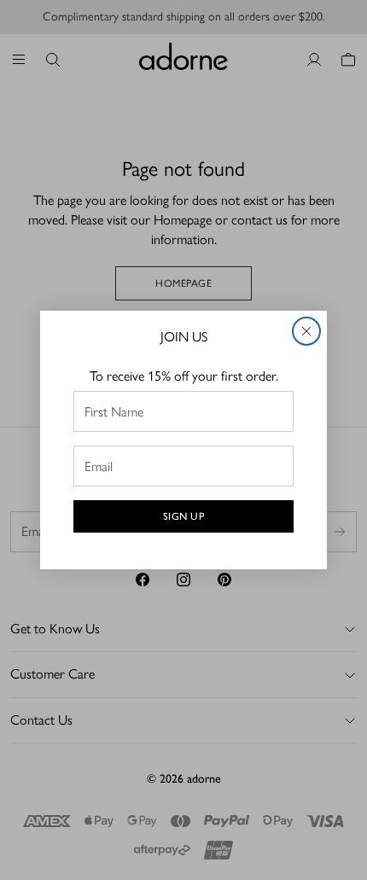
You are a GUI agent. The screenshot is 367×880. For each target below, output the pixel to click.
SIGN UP (184, 516)
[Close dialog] (306, 331)
